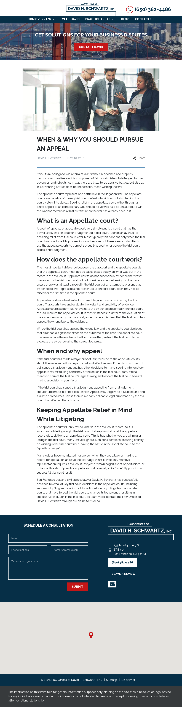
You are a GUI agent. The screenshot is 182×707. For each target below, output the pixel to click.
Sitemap (111, 680)
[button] (91, 635)
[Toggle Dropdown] (54, 19)
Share (141, 158)
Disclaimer (128, 680)
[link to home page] (91, 9)
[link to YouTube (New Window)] (112, 584)
